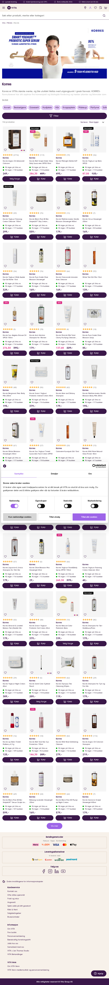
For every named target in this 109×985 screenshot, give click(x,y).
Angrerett (11, 902)
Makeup (83, 107)
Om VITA (11, 929)
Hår (57, 107)
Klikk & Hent (12, 910)
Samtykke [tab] (19, 474)
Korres (16, 23)
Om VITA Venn (13, 966)
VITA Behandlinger (15, 954)
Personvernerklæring (16, 936)
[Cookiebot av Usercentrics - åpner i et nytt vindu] (94, 466)
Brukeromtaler (13, 917)
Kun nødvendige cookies (19, 517)
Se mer (5, 100)
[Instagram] (50, 871)
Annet (7, 107)
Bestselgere (20, 107)
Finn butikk (11, 932)
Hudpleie (47, 107)
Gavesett (34, 107)
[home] (12, 8)
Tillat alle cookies (89, 517)
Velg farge (15, 179)
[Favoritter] (95, 7)
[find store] (85, 7)
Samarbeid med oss (15, 947)
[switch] (41, 506)
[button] (104, 15)
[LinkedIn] (56, 871)
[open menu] (3, 7)
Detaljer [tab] (54, 474)
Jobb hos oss (12, 943)
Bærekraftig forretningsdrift (19, 940)
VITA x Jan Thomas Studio (18, 951)
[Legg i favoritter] (5, 150)
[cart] (105, 7)
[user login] (90, 7)
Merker (9, 23)
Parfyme (95, 107)
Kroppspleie (69, 107)
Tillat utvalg (54, 517)
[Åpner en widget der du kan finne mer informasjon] (98, 973)
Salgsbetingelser (14, 913)
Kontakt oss (12, 891)
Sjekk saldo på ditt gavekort (19, 906)
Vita (3, 23)
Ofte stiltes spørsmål (16, 895)
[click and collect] (100, 7)
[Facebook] (43, 871)
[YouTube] (63, 871)
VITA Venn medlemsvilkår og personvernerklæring (28, 970)
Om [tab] (90, 474)
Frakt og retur (13, 899)
